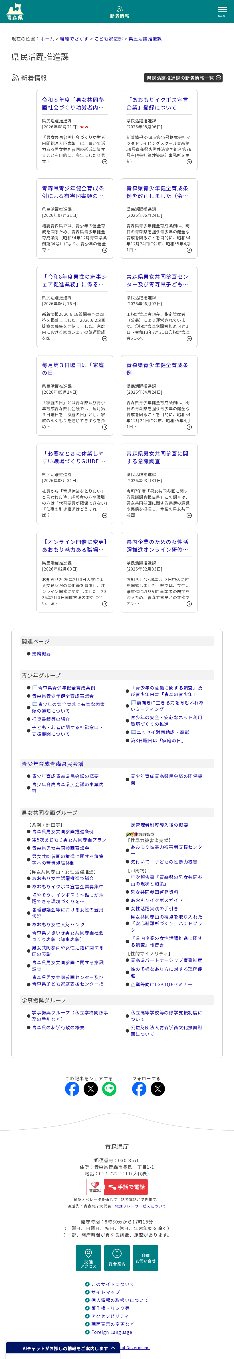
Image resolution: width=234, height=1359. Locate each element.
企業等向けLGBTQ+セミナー (162, 984)
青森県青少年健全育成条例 (66, 687)
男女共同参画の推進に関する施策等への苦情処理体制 (68, 859)
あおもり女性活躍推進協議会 (63, 878)
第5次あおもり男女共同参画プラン (69, 839)
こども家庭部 (108, 38)
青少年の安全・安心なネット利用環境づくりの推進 (167, 720)
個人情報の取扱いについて (120, 1300)
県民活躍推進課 (145, 38)
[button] (63, 1348)
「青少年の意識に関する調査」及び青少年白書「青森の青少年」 (167, 690)
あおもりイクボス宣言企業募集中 (68, 886)
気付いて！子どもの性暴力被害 (164, 861)
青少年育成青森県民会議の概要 (65, 776)
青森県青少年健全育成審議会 (63, 696)
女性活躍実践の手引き (155, 908)
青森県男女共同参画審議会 (60, 848)
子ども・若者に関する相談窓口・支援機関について (68, 730)
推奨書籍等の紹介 (51, 719)
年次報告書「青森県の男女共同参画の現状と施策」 (167, 880)
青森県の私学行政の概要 (58, 1027)
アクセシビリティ (110, 1316)
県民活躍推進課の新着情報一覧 (180, 77)
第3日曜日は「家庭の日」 (158, 740)
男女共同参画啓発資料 (155, 892)
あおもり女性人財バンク (58, 924)
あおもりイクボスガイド (157, 900)
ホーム (47, 38)
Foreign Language (111, 1332)
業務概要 (41, 653)
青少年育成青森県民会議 (53, 763)
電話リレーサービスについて (140, 1206)
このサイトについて (112, 1284)
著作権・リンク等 (110, 1308)
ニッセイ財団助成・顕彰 (163, 732)
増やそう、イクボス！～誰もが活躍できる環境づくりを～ (68, 898)
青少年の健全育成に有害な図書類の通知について (68, 707)
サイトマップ (105, 1292)
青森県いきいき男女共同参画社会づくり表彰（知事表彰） (68, 936)
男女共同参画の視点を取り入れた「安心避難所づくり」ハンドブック (167, 923)
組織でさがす (74, 38)
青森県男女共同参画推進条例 (63, 831)
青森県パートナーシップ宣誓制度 (167, 960)
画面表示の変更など (112, 1324)
